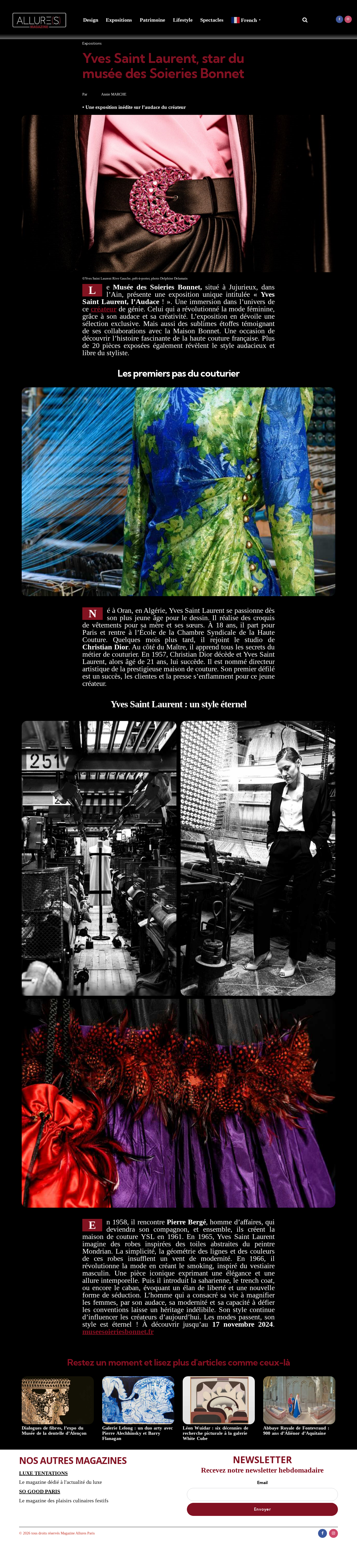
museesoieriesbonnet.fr (118, 1331)
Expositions (119, 20)
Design (90, 20)
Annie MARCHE (113, 94)
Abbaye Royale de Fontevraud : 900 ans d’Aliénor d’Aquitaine (296, 1431)
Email (262, 1482)
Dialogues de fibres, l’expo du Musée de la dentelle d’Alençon (54, 1431)
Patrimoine (152, 20)
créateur (104, 309)
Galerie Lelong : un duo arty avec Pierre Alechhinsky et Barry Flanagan (137, 1433)
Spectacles (211, 20)
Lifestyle (183, 20)
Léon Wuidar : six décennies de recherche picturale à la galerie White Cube (215, 1433)
